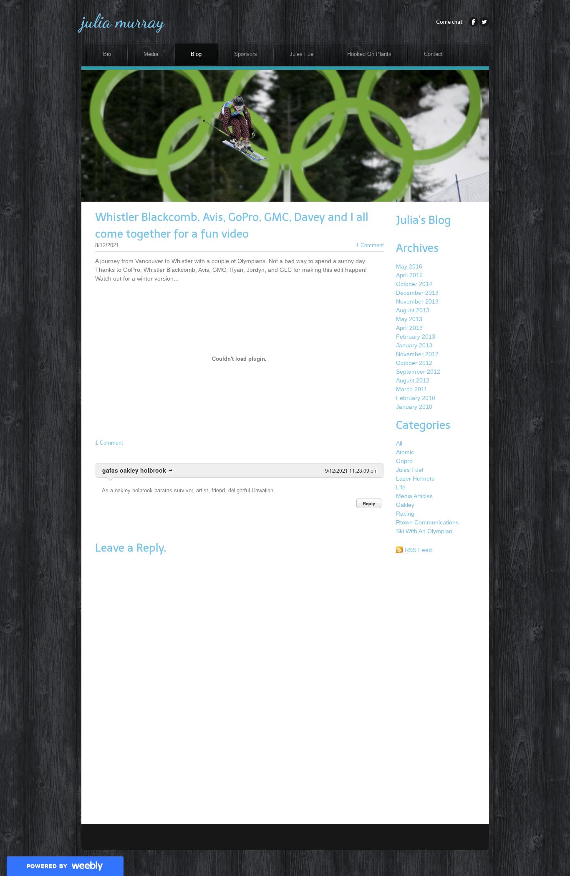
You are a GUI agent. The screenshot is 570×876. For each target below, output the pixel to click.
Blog (196, 54)
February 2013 (415, 336)
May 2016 (409, 266)
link (170, 470)
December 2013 (417, 292)
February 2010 (415, 398)
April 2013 (409, 327)
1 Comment (370, 245)
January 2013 (414, 345)
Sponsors (245, 54)
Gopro (404, 461)
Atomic (405, 452)
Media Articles (414, 496)
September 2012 (418, 371)
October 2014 (414, 284)
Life (401, 487)
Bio (107, 54)
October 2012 (414, 363)
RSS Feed (418, 550)
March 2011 (411, 389)
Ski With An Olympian (424, 531)
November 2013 (417, 301)
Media (151, 54)
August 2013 (412, 310)
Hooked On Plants (369, 54)
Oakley (405, 504)
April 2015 (409, 275)
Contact (433, 54)
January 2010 (414, 406)
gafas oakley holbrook (134, 470)
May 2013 (409, 319)
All (399, 443)
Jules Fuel (302, 54)
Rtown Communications (427, 522)
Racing (405, 513)
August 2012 (412, 380)
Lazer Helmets (415, 478)
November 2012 (417, 354)
